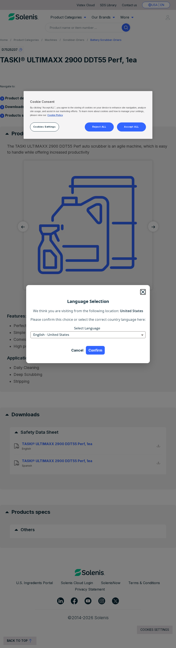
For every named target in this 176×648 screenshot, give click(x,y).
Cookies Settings (44, 126)
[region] (88, 115)
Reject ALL (99, 126)
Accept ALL (131, 126)
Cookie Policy (55, 115)
